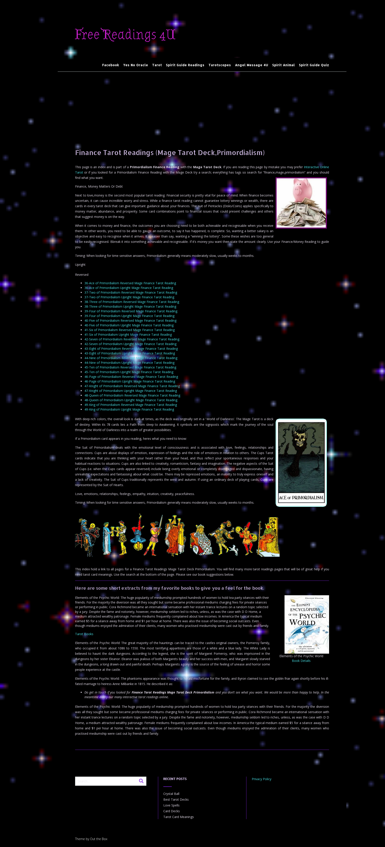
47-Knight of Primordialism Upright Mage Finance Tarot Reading (130, 391)
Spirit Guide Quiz (314, 65)
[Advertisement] (202, 105)
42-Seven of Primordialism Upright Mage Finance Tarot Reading (130, 344)
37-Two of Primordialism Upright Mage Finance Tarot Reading (129, 297)
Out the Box (98, 839)
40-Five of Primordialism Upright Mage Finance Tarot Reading (129, 325)
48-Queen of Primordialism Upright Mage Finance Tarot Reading (130, 400)
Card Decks (171, 811)
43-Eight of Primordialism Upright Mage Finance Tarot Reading (129, 353)
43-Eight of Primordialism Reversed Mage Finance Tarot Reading (131, 348)
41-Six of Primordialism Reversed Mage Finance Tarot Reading (129, 330)
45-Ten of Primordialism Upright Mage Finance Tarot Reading (128, 372)
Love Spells (171, 805)
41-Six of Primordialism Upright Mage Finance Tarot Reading (128, 334)
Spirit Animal (283, 65)
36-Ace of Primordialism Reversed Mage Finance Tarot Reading (130, 283)
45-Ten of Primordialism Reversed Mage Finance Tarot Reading (130, 367)
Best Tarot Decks (176, 799)
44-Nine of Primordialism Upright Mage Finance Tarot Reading (129, 362)
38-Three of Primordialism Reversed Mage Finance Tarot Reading (131, 302)
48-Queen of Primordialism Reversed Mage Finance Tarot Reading (132, 395)
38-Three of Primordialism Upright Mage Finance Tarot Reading (130, 306)
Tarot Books (84, 634)
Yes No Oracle (135, 65)
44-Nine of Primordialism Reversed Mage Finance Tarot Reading (130, 358)
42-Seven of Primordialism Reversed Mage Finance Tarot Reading (131, 339)
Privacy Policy (261, 779)
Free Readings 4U (125, 34)
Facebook (110, 65)
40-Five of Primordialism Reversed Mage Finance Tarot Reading (130, 320)
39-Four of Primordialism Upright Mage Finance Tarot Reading (129, 316)
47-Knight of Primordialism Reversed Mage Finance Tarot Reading (132, 386)
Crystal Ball (171, 794)
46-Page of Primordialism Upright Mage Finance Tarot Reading (129, 381)
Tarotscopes (220, 65)
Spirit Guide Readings (185, 65)
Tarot (157, 65)
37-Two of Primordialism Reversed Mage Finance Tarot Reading (130, 292)
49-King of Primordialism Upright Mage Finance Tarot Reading (129, 409)
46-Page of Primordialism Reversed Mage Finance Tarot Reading (131, 376)
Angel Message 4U (251, 65)
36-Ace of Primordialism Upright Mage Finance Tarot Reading (128, 288)
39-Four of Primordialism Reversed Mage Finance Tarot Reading (130, 311)
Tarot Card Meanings (178, 817)
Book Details (301, 661)
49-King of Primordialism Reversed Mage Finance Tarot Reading (130, 405)
